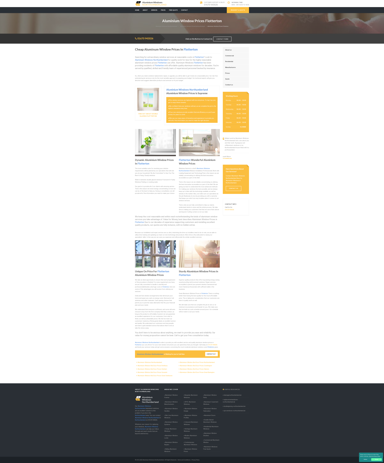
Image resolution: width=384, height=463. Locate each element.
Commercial (229, 56)
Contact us (229, 85)
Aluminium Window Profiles (190, 416)
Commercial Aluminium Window (211, 441)
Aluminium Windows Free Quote (210, 448)
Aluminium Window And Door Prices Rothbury (153, 366)
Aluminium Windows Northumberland (150, 362)
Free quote (173, 10)
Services (154, 10)
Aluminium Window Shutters (210, 434)
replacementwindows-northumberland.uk (230, 401)
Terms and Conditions (184, 460)
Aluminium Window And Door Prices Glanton (194, 369)
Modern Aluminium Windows (190, 437)
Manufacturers (230, 67)
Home (137, 10)
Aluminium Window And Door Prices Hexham (152, 369)
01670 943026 (211, 4)
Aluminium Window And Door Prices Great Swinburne (155, 376)
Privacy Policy (195, 460)
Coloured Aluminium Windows (191, 423)
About (145, 10)
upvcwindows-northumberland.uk (234, 411)
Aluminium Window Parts (210, 396)
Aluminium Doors (209, 415)
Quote (227, 79)
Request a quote (238, 10)
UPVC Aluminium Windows (190, 403)
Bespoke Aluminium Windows (191, 396)
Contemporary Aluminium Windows (190, 443)
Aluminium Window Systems (171, 423)
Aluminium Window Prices (190, 450)
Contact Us (211, 354)
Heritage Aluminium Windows (190, 430)
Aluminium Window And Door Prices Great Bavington (197, 372)
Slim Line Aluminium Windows (171, 416)
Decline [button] (365, 459)
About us (228, 50)
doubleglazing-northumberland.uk (234, 406)
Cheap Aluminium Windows (170, 430)
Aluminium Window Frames (171, 396)
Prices (163, 10)
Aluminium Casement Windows (210, 403)
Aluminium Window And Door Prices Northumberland (197, 362)
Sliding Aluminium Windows (170, 450)
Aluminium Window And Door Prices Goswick (152, 372)
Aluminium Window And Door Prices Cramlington (196, 366)
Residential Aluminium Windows (210, 428)
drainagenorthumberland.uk (232, 395)
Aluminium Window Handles (171, 410)
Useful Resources (232, 389)
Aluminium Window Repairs (171, 443)
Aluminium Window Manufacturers (171, 403)
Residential (229, 61)
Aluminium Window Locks (171, 437)
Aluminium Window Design (190, 410)
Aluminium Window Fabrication (210, 410)
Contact (184, 10)
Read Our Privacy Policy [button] (374, 456)
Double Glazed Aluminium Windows (210, 421)
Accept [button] (376, 459)
